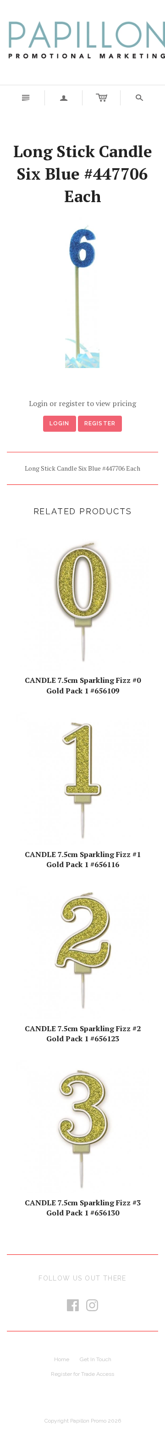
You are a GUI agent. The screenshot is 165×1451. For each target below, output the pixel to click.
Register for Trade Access (82, 1374)
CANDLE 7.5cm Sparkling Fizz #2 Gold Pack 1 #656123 (83, 1033)
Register (100, 423)
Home (61, 1359)
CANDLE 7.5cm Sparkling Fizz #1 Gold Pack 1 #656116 (83, 859)
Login (60, 423)
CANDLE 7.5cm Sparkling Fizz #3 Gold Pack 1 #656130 (83, 1208)
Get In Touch (95, 1359)
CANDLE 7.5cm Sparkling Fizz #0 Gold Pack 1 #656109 (83, 685)
